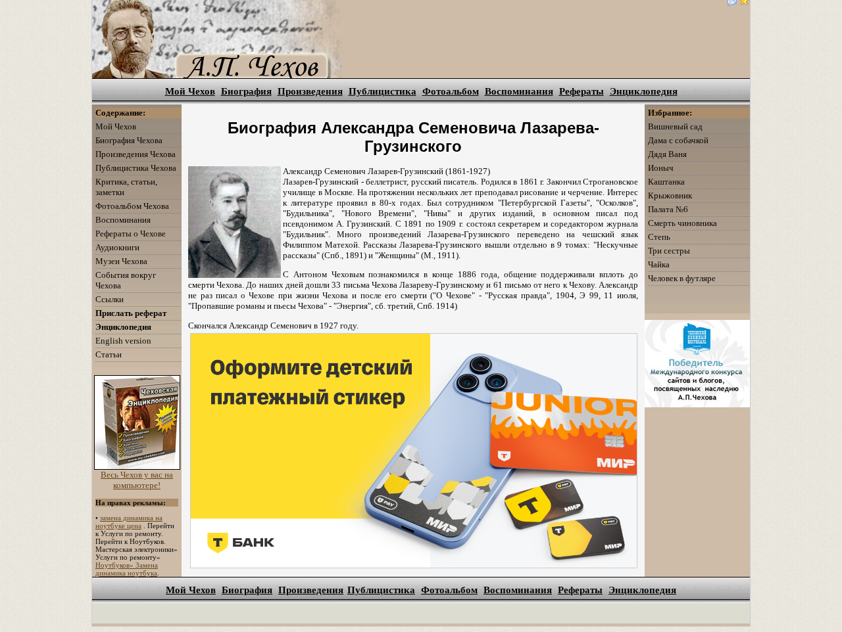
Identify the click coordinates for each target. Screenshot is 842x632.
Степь (659, 237)
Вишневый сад (675, 126)
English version (123, 341)
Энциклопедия (644, 91)
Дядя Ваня (667, 154)
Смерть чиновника (682, 223)
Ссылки (109, 299)
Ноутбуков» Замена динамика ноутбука (126, 569)
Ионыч (661, 168)
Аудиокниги (117, 247)
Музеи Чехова (121, 261)
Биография (246, 91)
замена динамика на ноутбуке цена (128, 522)
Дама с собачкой (678, 140)
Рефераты (581, 91)
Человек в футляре (682, 278)
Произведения (310, 91)
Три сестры (669, 251)
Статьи (108, 354)
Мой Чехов (190, 91)
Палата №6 (668, 209)
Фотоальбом (450, 91)
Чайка (659, 264)
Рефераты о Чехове (130, 233)
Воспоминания (519, 91)
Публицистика (382, 91)
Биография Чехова (128, 140)
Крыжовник (670, 195)
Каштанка (666, 182)
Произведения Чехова (135, 154)
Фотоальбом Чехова (132, 206)
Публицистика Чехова (135, 168)
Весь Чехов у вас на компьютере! (137, 480)
